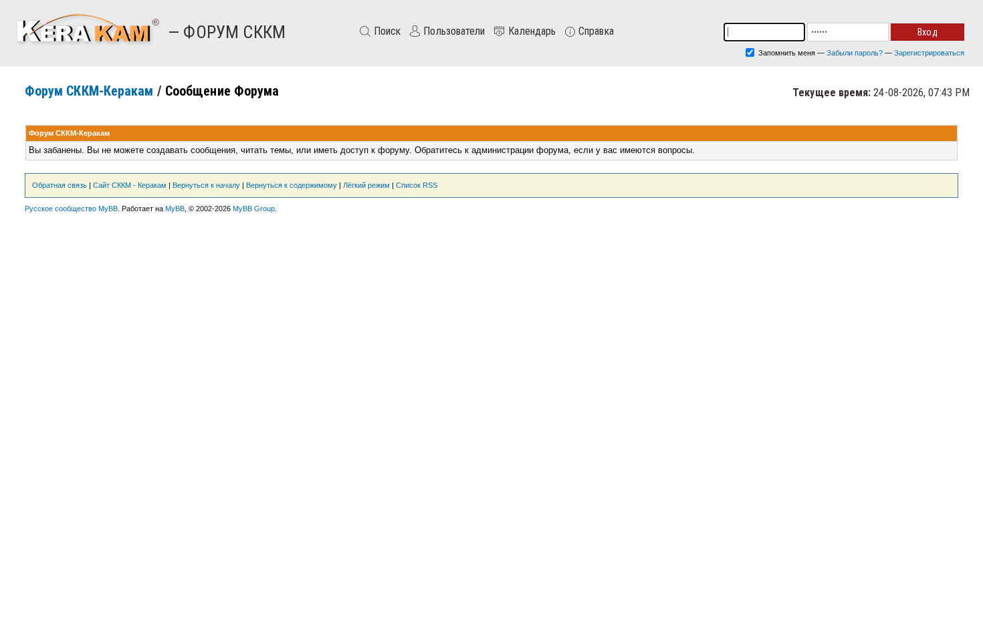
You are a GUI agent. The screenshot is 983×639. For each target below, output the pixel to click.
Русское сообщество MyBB (71, 209)
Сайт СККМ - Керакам (130, 185)
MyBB (175, 209)
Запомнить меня (785, 53)
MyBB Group (254, 209)
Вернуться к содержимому (291, 185)
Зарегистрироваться (929, 53)
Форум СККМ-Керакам (89, 91)
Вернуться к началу (206, 185)
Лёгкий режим (366, 185)
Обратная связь (59, 185)
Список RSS (416, 185)
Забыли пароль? (855, 53)
